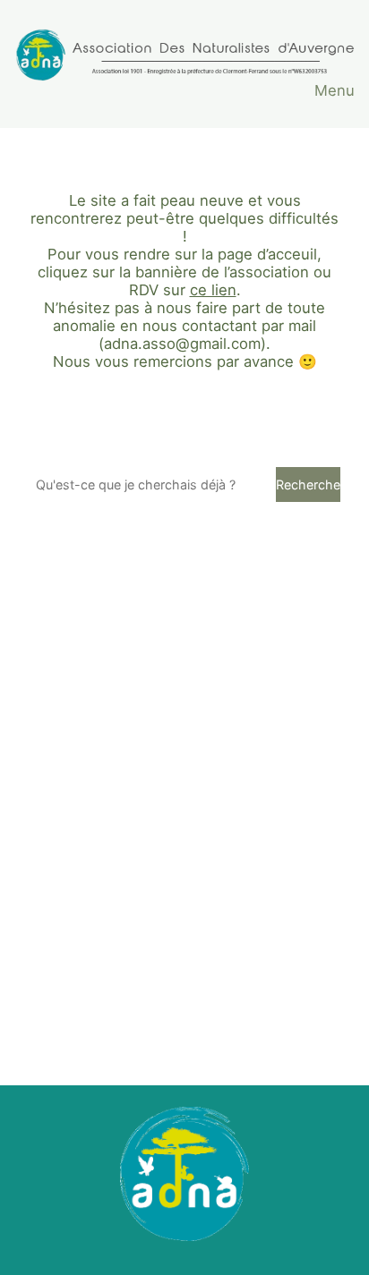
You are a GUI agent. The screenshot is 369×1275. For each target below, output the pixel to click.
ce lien (213, 290)
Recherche (308, 484)
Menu (334, 90)
